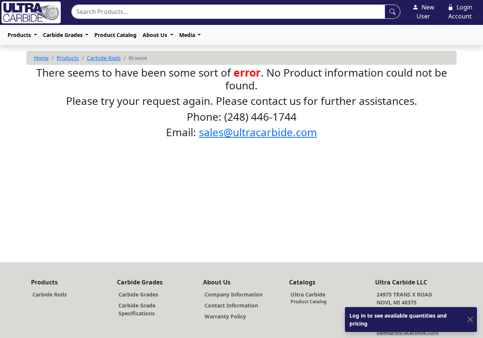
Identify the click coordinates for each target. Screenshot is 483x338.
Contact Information (231, 305)
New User (425, 11)
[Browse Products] (392, 12)
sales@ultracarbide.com (258, 132)
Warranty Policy (225, 316)
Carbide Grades (138, 294)
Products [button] (20, 34)
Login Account (460, 11)
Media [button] (188, 34)
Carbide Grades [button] (63, 34)
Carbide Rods (104, 57)
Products (68, 57)
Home (41, 57)
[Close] (470, 320)
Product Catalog (115, 34)
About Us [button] (156, 34)
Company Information (234, 294)
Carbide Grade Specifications (136, 309)
